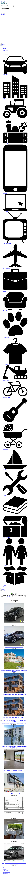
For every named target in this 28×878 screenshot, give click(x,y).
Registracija (5, 1)
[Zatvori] (2, 45)
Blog (4, 586)
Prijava (2, 1)
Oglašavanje (5, 870)
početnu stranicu (8, 596)
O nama (4, 869)
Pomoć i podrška (6, 867)
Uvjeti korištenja (6, 872)
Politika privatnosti (7, 873)
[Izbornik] (1, 43)
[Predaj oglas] (3, 590)
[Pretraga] (13, 6)
